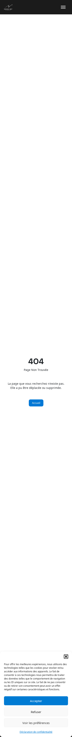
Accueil (36, 403)
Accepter (36, 701)
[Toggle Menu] (63, 7)
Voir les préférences (36, 723)
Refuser (36, 712)
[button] (66, 657)
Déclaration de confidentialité (36, 732)
